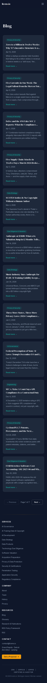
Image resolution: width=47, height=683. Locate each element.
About (4, 590)
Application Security (10, 575)
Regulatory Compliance (11, 579)
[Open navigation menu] (42, 3)
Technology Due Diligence (12, 548)
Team (4, 595)
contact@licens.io (9, 643)
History (4, 599)
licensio (6, 4)
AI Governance (8, 526)
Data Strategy (7, 540)
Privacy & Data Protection (12, 562)
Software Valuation (9, 553)
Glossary (5, 619)
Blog (4, 615)
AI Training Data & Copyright (13, 531)
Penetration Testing (9, 570)
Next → (37, 502)
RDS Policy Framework (11, 628)
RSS (3, 633)
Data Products (7, 544)
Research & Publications (11, 624)
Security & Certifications (11, 566)
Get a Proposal (10, 657)
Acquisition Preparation (11, 557)
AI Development (8, 535)
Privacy (5, 604)
